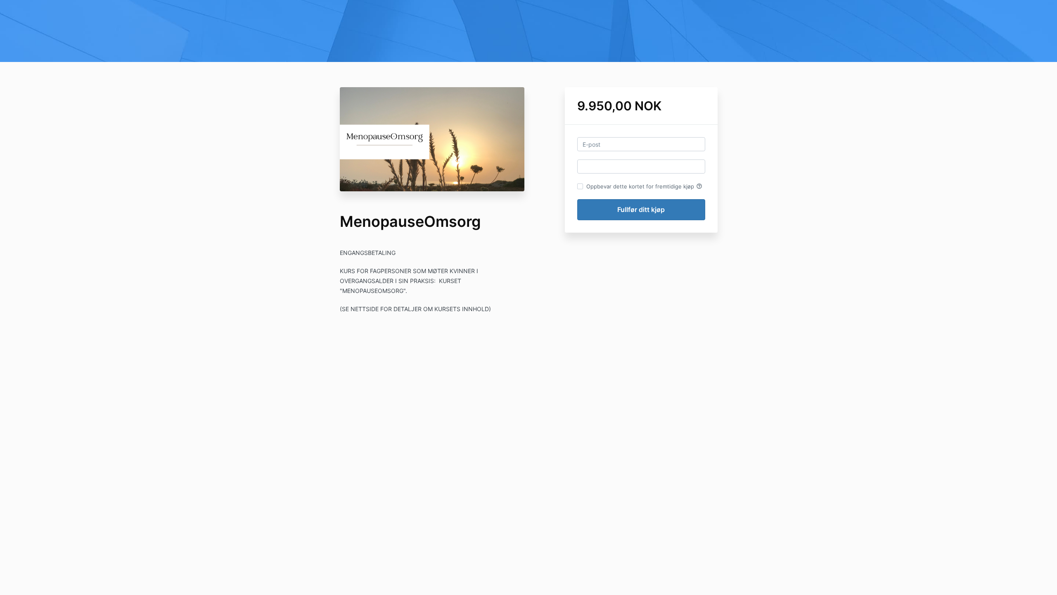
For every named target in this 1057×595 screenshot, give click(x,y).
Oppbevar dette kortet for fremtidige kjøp (644, 186)
